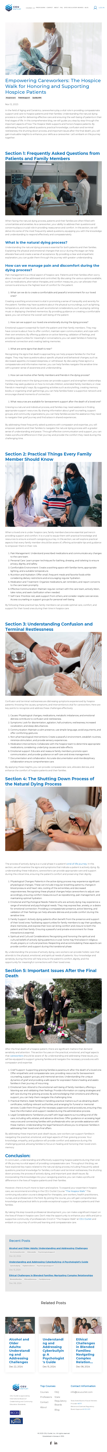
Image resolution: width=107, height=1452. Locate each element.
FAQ (61, 7)
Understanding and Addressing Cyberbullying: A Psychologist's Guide (48, 1262)
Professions (40, 7)
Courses (44, 1392)
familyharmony (44, 1279)
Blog (86, 7)
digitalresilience (29, 1266)
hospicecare (11, 98)
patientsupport (24, 98)
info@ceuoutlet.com (82, 1392)
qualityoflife (36, 98)
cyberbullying (15, 1266)
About (56, 7)
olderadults (31, 1252)
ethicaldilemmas (30, 1279)
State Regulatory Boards (73, 7)
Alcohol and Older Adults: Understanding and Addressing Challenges (48, 1248)
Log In (101, 7)
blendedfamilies (16, 1279)
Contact (50, 7)
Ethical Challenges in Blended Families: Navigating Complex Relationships (51, 1275)
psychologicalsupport (46, 1252)
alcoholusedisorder (17, 1252)
